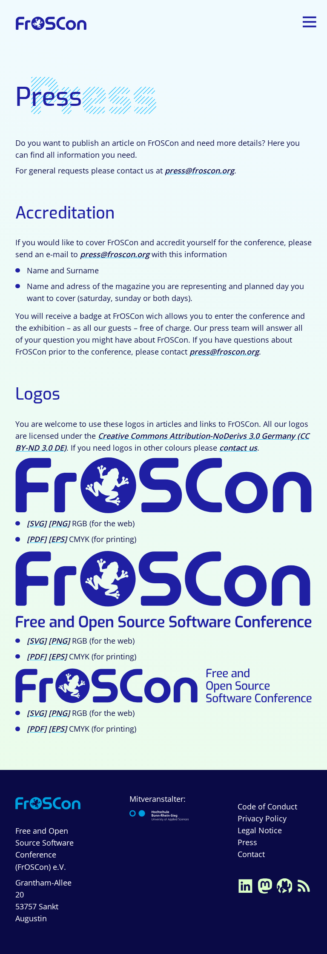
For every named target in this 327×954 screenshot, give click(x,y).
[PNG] (59, 523)
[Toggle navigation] (310, 22)
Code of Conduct (267, 806)
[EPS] (58, 539)
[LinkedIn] (245, 885)
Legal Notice (260, 830)
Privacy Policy (262, 818)
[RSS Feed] (304, 885)
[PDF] (36, 539)
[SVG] (36, 523)
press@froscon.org (199, 170)
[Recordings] (284, 885)
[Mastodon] (264, 885)
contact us (238, 448)
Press (247, 842)
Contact (251, 854)
